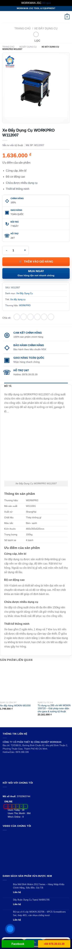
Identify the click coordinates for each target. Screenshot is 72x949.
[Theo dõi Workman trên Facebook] (4, 791)
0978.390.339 (22, 752)
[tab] (36, 386)
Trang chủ (22, 28)
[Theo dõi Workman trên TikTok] (12, 791)
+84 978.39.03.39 (54, 943)
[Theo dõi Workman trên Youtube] (8, 791)
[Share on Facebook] (23, 317)
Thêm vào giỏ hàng (38, 261)
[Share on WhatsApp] (17, 317)
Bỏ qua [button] (46, 3)
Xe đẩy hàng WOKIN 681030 (15, 705)
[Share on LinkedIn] (51, 317)
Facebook (18, 943)
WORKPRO (24, 305)
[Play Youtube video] (36, 851)
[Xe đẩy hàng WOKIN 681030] (17, 682)
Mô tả (7, 386)
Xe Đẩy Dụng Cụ (46, 28)
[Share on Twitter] (30, 317)
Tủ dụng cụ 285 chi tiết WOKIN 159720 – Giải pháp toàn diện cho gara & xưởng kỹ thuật (54, 708)
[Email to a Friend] (37, 317)
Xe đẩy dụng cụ (17, 299)
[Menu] (5, 17)
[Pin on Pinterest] (44, 317)
